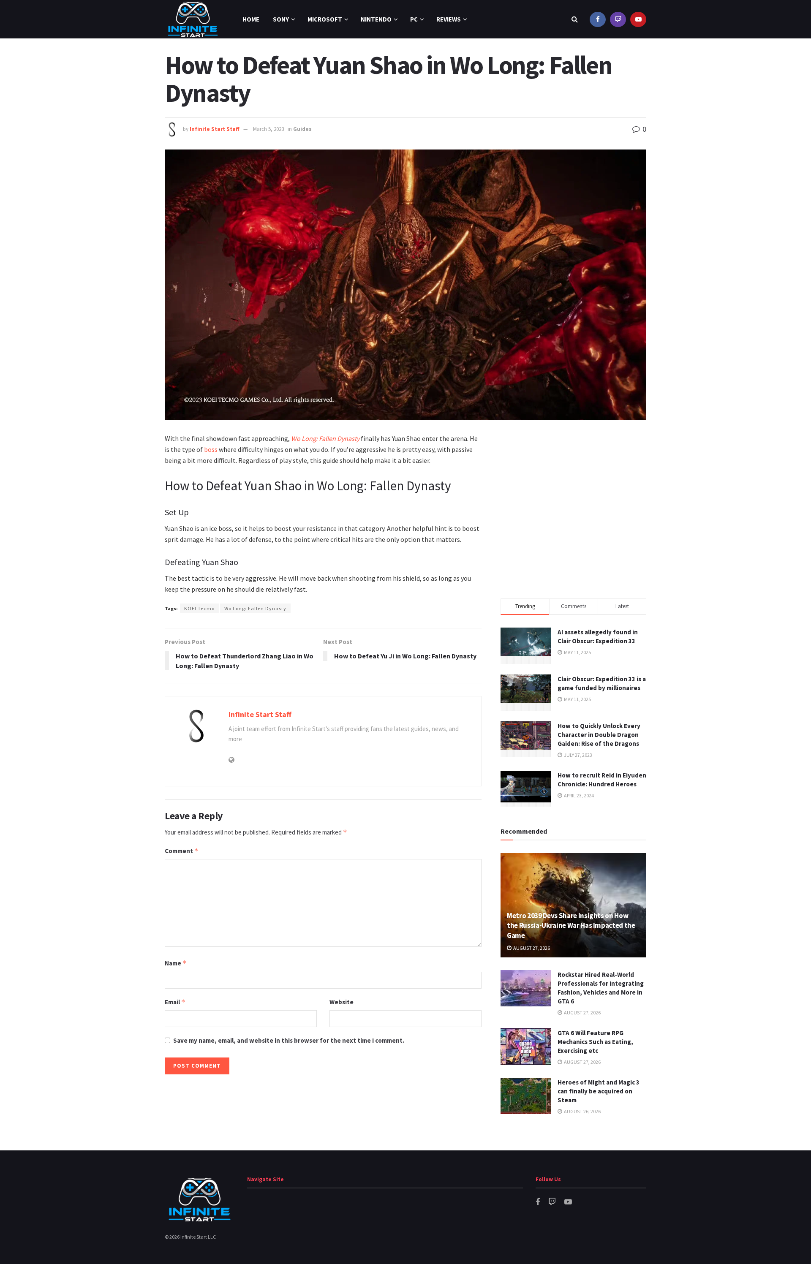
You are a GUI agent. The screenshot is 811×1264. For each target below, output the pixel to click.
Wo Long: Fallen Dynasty (325, 438)
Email (175, 1002)
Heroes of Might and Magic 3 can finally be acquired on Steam (599, 1091)
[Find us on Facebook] (598, 19)
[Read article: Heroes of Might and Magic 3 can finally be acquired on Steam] (526, 1096)
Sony (281, 19)
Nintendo (376, 19)
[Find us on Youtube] (638, 19)
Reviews (448, 19)
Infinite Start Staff (214, 129)
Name (176, 963)
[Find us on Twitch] (618, 19)
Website (341, 1002)
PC (414, 19)
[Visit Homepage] (193, 19)
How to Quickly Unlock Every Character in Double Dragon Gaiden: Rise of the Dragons (599, 735)
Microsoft (325, 19)
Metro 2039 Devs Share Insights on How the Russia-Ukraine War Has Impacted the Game (571, 926)
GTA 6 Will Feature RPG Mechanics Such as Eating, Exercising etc (595, 1042)
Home (250, 19)
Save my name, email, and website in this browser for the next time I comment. (288, 1040)
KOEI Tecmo (199, 608)
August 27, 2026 (531, 948)
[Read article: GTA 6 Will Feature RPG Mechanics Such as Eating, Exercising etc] (526, 1046)
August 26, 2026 (582, 1111)
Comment (182, 851)
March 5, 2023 (268, 129)
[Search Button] (575, 19)
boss (211, 449)
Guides (302, 129)
